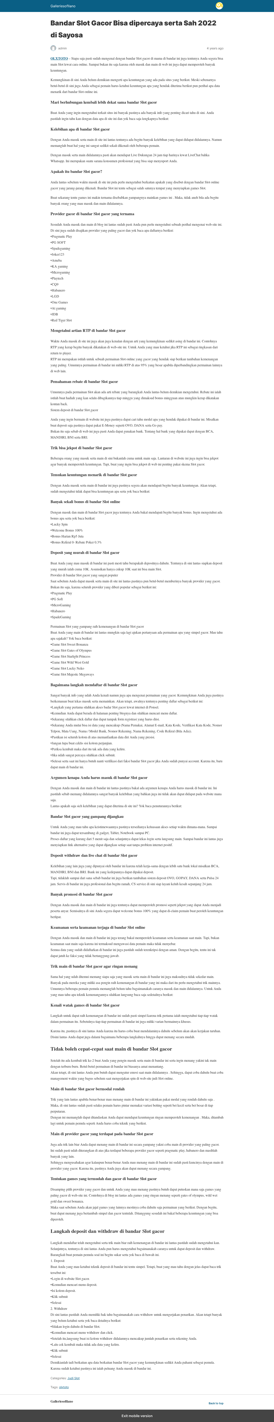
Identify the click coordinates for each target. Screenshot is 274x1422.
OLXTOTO (59, 58)
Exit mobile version (137, 1416)
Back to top (216, 1403)
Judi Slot (73, 1378)
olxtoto (64, 1387)
